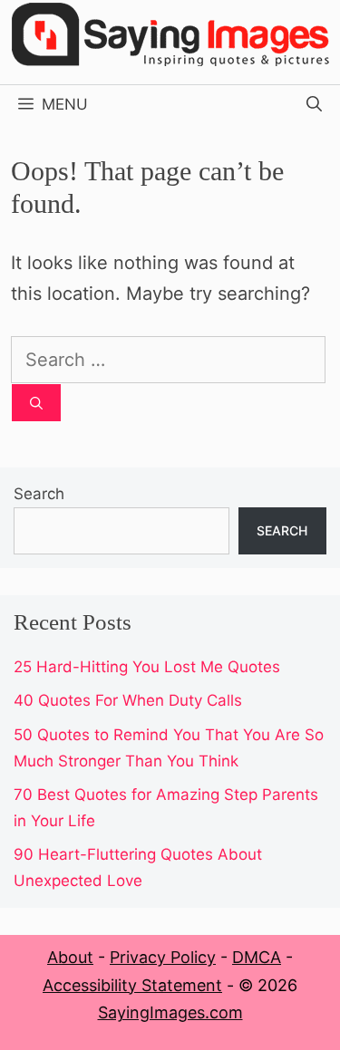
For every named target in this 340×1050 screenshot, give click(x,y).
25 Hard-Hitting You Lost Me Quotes (147, 667)
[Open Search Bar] (314, 104)
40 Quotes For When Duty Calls (128, 700)
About (70, 957)
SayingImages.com (170, 1012)
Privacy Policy (163, 957)
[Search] (36, 402)
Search (39, 494)
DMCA (256, 957)
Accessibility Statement (132, 985)
